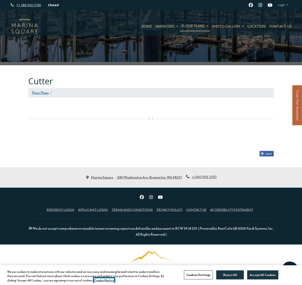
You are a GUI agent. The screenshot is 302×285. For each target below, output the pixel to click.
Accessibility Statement (231, 209)
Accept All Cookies (263, 275)
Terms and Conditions (132, 209)
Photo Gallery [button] (226, 26)
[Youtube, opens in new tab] (270, 5)
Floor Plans (40, 92)
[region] (151, 275)
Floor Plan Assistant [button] (297, 107)
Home (146, 26)
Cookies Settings (198, 275)
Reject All (230, 275)
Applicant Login (93, 209)
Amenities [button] (165, 26)
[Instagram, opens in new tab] (260, 5)
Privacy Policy (169, 209)
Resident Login (60, 209)
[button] (282, 5)
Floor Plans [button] (194, 25)
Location (256, 26)
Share (268, 153)
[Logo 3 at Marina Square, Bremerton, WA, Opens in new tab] (151, 264)
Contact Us (280, 26)
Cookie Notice (104, 280)
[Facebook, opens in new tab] (251, 5)
